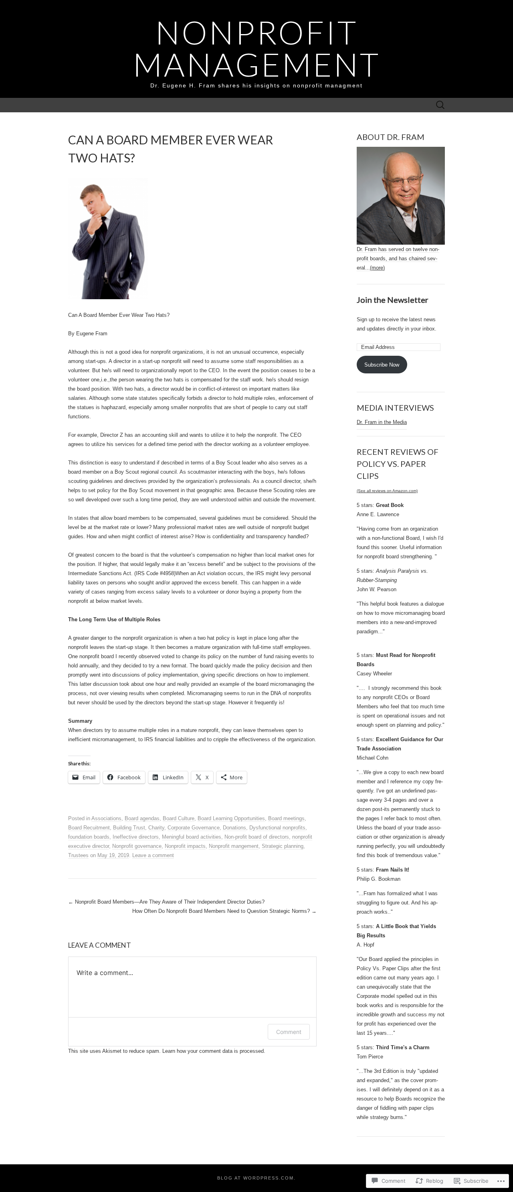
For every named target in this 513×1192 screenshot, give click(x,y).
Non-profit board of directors (256, 837)
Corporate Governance (194, 828)
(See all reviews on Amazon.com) (387, 491)
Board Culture (178, 818)
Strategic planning (282, 846)
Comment (288, 1031)
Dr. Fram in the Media (382, 422)
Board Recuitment (89, 828)
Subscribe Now (381, 365)
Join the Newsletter (392, 299)
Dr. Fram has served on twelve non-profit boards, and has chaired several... (398, 258)
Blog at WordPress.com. (256, 1178)
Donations (234, 828)
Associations (106, 818)
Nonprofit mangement (234, 846)
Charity (156, 828)
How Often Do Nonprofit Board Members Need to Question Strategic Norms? (224, 911)
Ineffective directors (136, 837)
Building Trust (129, 828)
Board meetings (286, 818)
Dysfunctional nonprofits (277, 828)
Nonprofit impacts (185, 846)
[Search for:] (440, 105)
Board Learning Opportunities (231, 818)
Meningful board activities (191, 837)
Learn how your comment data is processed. (213, 1051)
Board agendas (142, 818)
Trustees (78, 855)
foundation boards (88, 837)
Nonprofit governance (137, 846)
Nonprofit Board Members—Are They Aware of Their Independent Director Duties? (166, 902)
